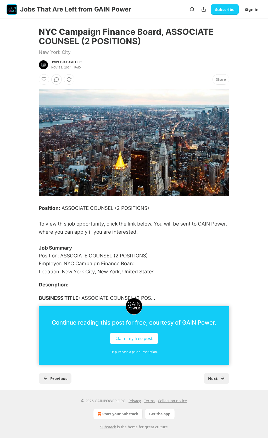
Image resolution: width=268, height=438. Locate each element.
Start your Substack (120, 413)
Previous (58, 378)
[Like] (44, 79)
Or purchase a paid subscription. (134, 352)
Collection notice (172, 400)
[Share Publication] (203, 9)
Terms (149, 400)
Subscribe (224, 9)
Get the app (159, 413)
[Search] (192, 9)
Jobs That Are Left (66, 62)
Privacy (135, 400)
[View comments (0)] (56, 79)
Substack (108, 426)
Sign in (252, 9)
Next (213, 378)
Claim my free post (134, 338)
